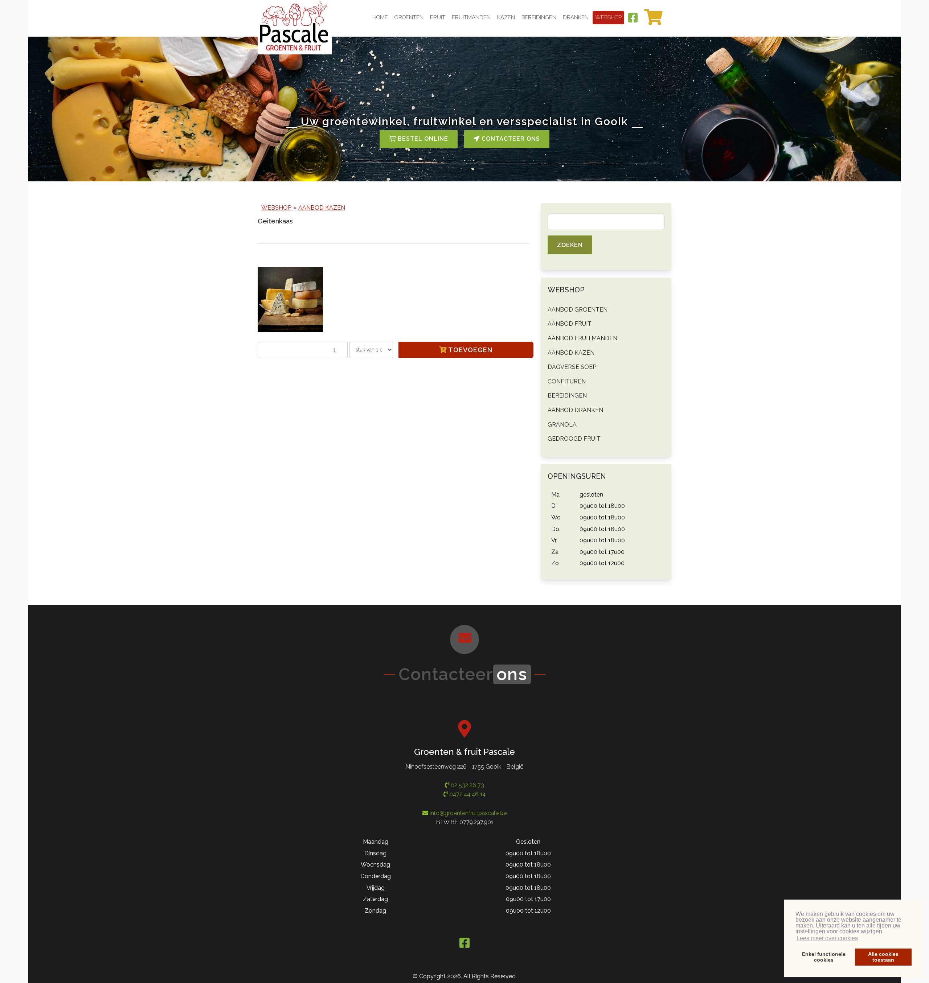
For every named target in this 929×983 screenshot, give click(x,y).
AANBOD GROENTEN (577, 309)
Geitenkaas (275, 221)
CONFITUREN (567, 381)
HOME (380, 17)
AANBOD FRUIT (570, 323)
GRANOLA (562, 424)
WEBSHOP (608, 17)
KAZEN (506, 17)
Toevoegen (469, 350)
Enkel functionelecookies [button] (824, 957)
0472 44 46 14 (467, 794)
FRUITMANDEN (471, 17)
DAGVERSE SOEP (572, 366)
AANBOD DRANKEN (575, 410)
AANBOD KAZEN (321, 207)
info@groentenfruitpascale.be (468, 813)
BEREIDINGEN (538, 17)
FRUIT (437, 17)
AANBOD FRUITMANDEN (582, 338)
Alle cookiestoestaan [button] (883, 957)
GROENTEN (408, 17)
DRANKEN (576, 17)
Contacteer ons (510, 138)
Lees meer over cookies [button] (827, 938)
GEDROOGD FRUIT (574, 438)
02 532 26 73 (466, 785)
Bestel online (422, 138)
